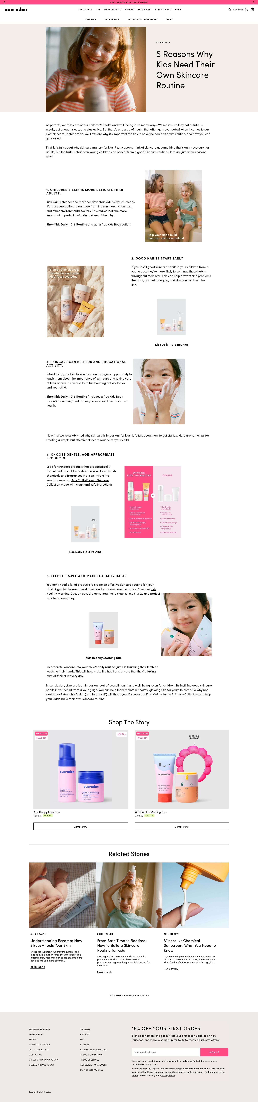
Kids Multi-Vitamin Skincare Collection (172, 694)
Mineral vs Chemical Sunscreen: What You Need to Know (190, 945)
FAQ (82, 1039)
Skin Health (112, 19)
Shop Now (80, 826)
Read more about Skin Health (129, 995)
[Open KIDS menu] (100, 8)
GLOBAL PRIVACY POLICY (41, 1064)
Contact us (35, 1054)
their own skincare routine (167, 134)
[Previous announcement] (5, 2)
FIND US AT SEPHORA (39, 1044)
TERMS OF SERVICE (89, 1059)
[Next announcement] (253, 2)
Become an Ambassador (93, 1049)
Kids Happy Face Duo (46, 812)
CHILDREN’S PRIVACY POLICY (43, 1059)
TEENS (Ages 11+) (113, 9)
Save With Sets (163, 9)
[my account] (247, 9)
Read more (37, 966)
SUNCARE (130, 9)
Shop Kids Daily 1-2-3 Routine (66, 224)
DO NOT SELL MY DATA (91, 1069)
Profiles (90, 19)
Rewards (238, 9)
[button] (214, 1052)
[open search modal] (230, 9)
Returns (84, 1034)
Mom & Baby (145, 9)
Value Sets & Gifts (39, 1049)
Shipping (85, 1029)
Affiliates (85, 1044)
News (170, 19)
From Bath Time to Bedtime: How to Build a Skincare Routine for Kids (121, 945)
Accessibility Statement (93, 1064)
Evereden (47, 1092)
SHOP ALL (34, 1039)
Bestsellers (85, 9)
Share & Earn (36, 1034)
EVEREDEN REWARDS (39, 1029)
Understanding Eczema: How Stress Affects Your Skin (56, 943)
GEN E (178, 9)
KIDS (98, 9)
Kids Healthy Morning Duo (104, 658)
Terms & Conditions (91, 1054)
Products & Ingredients (143, 19)
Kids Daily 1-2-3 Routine (171, 344)
